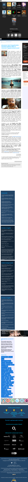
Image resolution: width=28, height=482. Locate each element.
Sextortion (11, 371)
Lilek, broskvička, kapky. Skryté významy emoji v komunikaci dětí (6, 342)
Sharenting (16, 161)
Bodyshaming (3, 394)
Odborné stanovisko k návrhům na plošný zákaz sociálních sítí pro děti (6, 344)
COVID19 (8, 393)
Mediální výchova (4, 375)
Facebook (3, 369)
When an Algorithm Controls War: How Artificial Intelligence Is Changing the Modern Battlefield (7, 231)
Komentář (3, 364)
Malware (7, 380)
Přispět (26, 81)
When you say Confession (5, 320)
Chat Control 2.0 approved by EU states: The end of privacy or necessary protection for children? (7, 234)
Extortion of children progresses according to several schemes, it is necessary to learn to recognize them (7, 318)
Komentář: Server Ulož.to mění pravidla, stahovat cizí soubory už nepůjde (6, 218)
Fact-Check (10, 384)
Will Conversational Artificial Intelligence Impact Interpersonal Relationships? (6, 254)
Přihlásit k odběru (25, 61)
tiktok (8, 387)
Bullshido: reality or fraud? (5, 243)
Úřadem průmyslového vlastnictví (21, 468)
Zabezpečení (3, 380)
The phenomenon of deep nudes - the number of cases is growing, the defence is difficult (7, 300)
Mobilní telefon (11, 376)
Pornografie (3, 385)
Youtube (8, 378)
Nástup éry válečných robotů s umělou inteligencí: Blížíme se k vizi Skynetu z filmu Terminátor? (7, 289)
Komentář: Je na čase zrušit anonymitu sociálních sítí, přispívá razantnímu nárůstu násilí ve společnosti (7, 208)
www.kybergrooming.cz (7, 470)
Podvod (3, 363)
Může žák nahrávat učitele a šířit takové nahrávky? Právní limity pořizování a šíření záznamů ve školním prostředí (7, 351)
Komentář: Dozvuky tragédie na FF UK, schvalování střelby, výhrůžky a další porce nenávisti (7, 215)
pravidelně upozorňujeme (16, 136)
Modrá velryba (7, 383)
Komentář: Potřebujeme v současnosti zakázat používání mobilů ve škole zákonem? (7, 198)
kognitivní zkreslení (4, 393)
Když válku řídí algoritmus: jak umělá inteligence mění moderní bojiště (6, 268)
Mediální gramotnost (9, 372)
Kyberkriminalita (4, 366)
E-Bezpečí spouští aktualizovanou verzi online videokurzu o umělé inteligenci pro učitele (7, 276)
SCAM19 (2, 387)
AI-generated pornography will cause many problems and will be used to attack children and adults (7, 304)
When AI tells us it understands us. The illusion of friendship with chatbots (6, 239)
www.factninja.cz (22, 470)
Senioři (10, 380)
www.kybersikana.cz (14, 469)
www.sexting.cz (21, 469)
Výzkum (12, 364)
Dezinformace (9, 363)
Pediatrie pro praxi (16, 152)
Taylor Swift (3, 395)
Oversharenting (20, 161)
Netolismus (11, 383)
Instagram (11, 378)
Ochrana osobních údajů (4, 390)
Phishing (2, 373)
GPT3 (5, 378)
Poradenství (3, 372)
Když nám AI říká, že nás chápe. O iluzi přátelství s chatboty (6, 281)
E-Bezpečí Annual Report (4, 326)
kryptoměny (6, 395)
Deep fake (9, 375)
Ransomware (3, 379)
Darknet (11, 393)
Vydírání (9, 368)
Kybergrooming (4, 368)
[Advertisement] (11, 173)
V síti (10, 369)
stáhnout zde (6, 151)
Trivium (5, 387)
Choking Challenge (8, 394)
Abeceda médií (7, 385)
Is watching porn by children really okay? (7, 306)
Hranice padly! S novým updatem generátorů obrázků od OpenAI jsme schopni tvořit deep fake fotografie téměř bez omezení (7, 286)
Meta (6, 389)
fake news (3, 376)
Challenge (7, 369)
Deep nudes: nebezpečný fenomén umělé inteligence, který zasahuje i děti (7, 279)
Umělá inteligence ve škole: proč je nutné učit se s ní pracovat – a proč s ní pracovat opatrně (7, 271)
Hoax (2, 359)
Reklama (10, 390)
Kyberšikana (4, 357)
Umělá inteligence (6, 361)
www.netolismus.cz (15, 470)
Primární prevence (3, 388)
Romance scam (7, 373)
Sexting (10, 357)
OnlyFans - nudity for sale (4, 245)
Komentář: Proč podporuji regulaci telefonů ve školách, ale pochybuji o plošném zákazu (7, 195)
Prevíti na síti (11, 379)
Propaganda (3, 383)
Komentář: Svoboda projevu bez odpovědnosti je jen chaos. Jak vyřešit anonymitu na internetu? (6, 202)
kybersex (2, 378)
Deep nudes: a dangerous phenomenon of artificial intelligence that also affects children (7, 237)
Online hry (7, 379)
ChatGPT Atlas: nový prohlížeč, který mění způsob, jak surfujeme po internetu (7, 274)
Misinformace (3, 389)
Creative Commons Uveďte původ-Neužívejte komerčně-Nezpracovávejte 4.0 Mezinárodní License (17, 472)
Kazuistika (8, 364)
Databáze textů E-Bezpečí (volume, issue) (14, 466)
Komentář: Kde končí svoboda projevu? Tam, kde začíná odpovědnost (7, 205)
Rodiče (7, 384)
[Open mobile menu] (1, 39)
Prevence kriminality (4, 371)
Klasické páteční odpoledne (5, 210)
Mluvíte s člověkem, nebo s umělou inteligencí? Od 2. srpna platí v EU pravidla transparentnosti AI (7, 265)
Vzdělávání (11, 385)
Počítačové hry (9, 388)
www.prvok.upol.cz (7, 469)
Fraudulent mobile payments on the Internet (7, 324)
